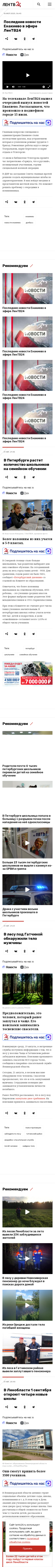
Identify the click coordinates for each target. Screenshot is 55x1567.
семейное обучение (28, 654)
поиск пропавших (33, 1127)
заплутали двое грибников (30, 1098)
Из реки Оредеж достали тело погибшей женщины (23, 1326)
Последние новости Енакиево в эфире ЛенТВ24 (24, 309)
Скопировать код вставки (41, 93)
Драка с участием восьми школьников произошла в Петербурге (20, 912)
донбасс (29, 222)
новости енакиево (12, 222)
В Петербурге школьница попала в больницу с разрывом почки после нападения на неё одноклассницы (26, 819)
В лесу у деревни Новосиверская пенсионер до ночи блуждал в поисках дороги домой (25, 1281)
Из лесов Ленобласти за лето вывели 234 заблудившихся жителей (23, 1234)
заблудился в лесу (12, 1134)
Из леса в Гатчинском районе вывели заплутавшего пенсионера (26, 1370)
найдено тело (29, 1146)
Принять (27, 1548)
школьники (9, 654)
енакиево (30, 216)
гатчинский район (34, 1134)
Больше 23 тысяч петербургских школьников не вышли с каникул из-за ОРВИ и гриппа (27, 866)
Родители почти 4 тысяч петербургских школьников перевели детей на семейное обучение (22, 770)
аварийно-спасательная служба (19, 1140)
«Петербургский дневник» (28, 577)
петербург (30, 648)
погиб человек (10, 1146)
